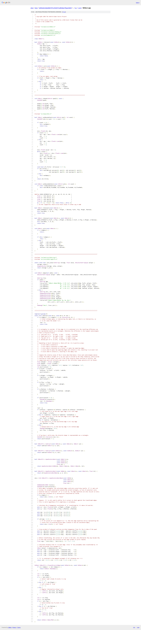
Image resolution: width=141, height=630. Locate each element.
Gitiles (9, 627)
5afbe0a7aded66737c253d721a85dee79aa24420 (55, 8)
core (79, 8)
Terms (19, 627)
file (64, 12)
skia (32, 8)
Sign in (137, 2)
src (76, 8)
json (138, 627)
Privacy (14, 627)
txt (134, 627)
